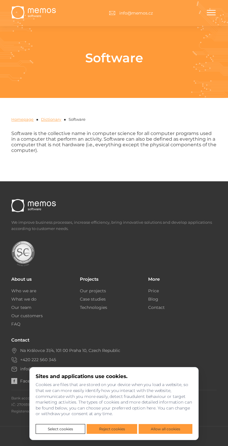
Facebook (30, 381)
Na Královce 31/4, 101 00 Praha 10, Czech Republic (70, 350)
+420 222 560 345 (38, 359)
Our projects (93, 290)
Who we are (23, 290)
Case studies (93, 299)
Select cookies (60, 429)
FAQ (15, 324)
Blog (153, 299)
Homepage (22, 119)
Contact (156, 307)
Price (153, 290)
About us (21, 279)
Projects (89, 279)
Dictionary (51, 119)
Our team (21, 307)
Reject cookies (112, 429)
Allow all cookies (165, 429)
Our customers (27, 315)
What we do (24, 299)
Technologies (93, 307)
